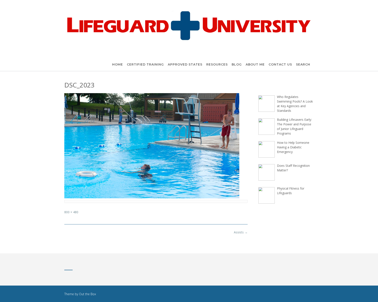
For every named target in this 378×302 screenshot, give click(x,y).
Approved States (185, 64)
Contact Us (280, 64)
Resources (217, 64)
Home (117, 64)
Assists (241, 232)
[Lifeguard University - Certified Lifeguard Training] (189, 25)
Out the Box (87, 294)
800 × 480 (71, 212)
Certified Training (145, 64)
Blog (237, 64)
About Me (255, 64)
